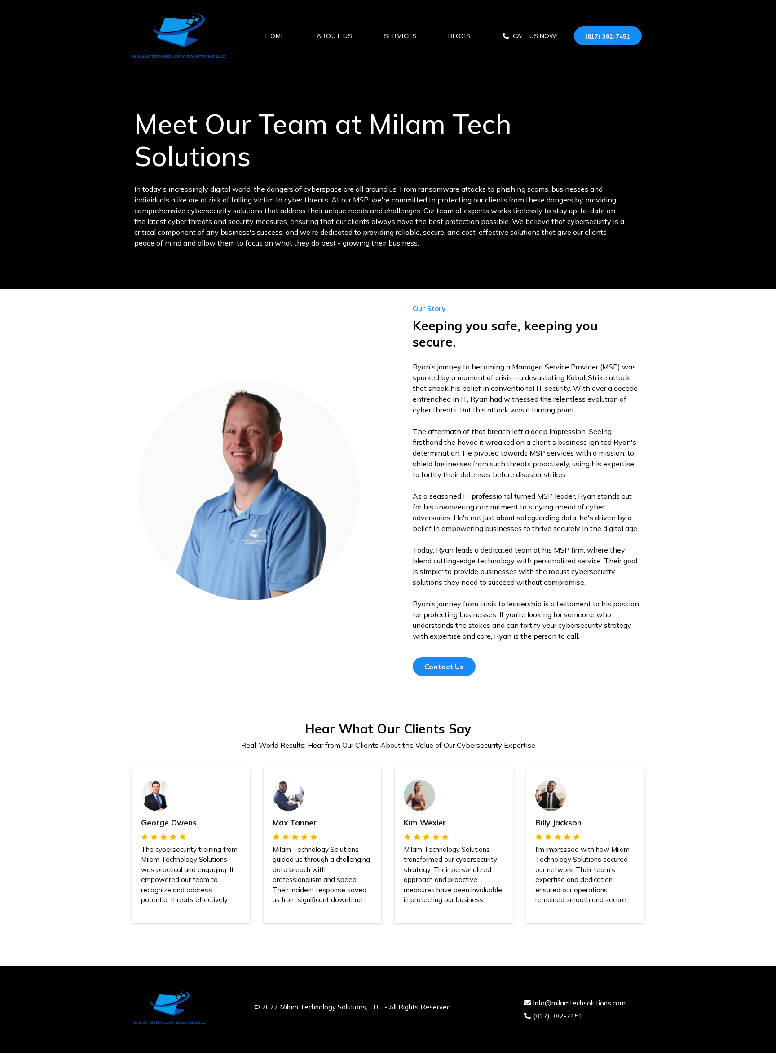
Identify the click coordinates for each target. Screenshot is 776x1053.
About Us (335, 36)
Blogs (459, 36)
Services (400, 36)
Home (275, 36)
